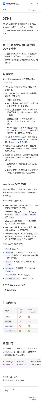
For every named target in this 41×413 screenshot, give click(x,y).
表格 (36, 130)
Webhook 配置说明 (19, 142)
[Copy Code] (37, 362)
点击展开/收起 (10, 290)
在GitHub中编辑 (11, 377)
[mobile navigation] (37, 3)
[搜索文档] (31, 4)
